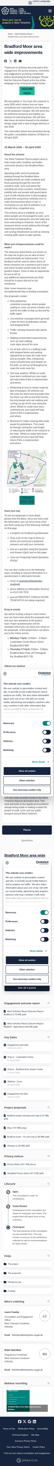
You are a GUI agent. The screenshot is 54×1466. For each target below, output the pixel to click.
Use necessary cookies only (27, 790)
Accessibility (42, 1428)
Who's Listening (14, 1301)
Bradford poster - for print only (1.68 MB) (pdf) (28, 1137)
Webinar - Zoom (14, 1081)
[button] (6, 61)
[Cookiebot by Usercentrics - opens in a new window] (38, 674)
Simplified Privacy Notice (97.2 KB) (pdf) (25, 1173)
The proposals (14, 1273)
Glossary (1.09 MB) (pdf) (18, 1146)
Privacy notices (13, 1156)
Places (27, 830)
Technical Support (20, 1435)
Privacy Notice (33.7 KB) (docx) (21, 1164)
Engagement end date (17, 1094)
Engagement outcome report (22, 1003)
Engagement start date (17, 1045)
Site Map (35, 1435)
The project (13, 1264)
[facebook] (19, 1421)
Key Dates (10, 1037)
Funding (11, 1291)
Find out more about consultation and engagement (27, 1453)
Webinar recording (15, 1383)
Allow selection (27, 780)
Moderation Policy (26, 1428)
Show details (38, 762)
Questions (27, 840)
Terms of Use (9, 1428)
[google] (29, 1421)
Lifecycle (9, 1183)
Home (10, 34)
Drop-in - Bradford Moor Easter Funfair (25, 1069)
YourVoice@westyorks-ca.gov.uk (27, 1335)
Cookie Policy (39, 1447)
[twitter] (24, 1421)
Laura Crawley (11, 1312)
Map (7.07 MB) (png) (16, 1128)
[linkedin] (34, 1421)
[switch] (46, 732)
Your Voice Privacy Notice (18, 1447)
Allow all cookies (27, 771)
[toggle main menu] (50, 10)
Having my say (14, 1282)
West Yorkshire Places (23, 34)
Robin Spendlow (12, 1350)
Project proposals (15, 1107)
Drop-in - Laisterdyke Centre (20, 1057)
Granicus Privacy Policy (25, 1441)
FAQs (7, 1256)
